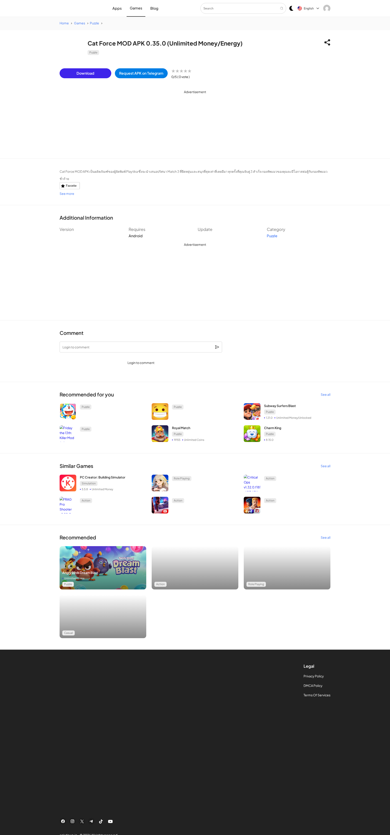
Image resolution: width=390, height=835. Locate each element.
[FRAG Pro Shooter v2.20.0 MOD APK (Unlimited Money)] (68, 505)
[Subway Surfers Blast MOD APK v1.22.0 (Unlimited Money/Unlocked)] (252, 411)
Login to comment (141, 363)
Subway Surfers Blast (280, 406)
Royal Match (181, 428)
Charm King (272, 428)
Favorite (71, 185)
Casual (68, 633)
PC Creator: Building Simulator (102, 477)
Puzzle (93, 52)
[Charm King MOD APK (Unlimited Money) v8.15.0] (252, 433)
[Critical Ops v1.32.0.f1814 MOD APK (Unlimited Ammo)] (252, 483)
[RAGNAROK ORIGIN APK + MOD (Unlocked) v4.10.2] (160, 483)
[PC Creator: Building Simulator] (68, 483)
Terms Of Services (317, 695)
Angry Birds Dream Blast (80, 572)
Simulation (89, 483)
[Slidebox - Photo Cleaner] (103, 567)
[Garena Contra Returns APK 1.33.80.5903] (252, 505)
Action (270, 478)
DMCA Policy (313, 685)
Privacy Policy (314, 676)
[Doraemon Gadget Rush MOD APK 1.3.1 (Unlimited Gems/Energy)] (68, 411)
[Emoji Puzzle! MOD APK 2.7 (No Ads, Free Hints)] (160, 411)
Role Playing (182, 478)
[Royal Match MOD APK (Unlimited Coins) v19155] (160, 433)
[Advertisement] (195, 127)
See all (325, 394)
